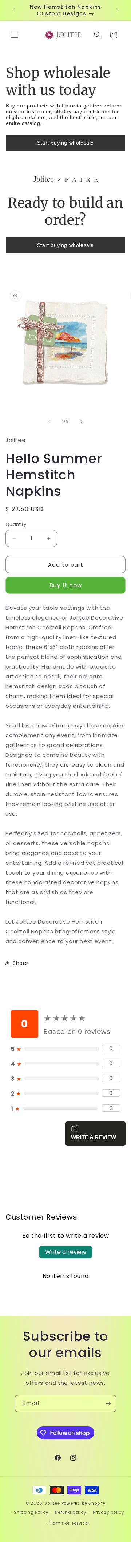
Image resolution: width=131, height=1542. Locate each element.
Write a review (65, 1252)
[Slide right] (82, 422)
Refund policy (70, 1512)
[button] (15, 35)
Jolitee (52, 1503)
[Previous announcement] (13, 10)
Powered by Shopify (83, 1503)
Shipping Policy (31, 1512)
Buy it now (65, 585)
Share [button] (20, 963)
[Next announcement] (118, 10)
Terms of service (69, 1523)
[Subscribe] (108, 1403)
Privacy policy (108, 1512)
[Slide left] (49, 422)
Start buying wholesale (65, 143)
